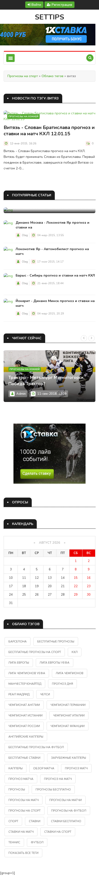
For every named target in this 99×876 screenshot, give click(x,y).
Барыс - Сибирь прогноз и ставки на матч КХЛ (55, 275)
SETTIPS (49, 17)
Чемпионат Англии (24, 705)
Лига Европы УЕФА (54, 663)
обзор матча (43, 768)
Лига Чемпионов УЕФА (26, 673)
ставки (34, 821)
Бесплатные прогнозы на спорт (34, 652)
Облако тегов (52, 76)
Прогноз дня (62, 684)
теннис (14, 842)
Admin (21, 394)
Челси (45, 694)
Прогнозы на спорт (22, 76)
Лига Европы (18, 663)
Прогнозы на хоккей (23, 116)
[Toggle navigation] (10, 58)
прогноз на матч (58, 779)
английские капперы (25, 737)
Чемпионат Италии (69, 715)
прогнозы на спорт (24, 811)
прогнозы (16, 789)
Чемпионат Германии (68, 705)
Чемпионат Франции (67, 726)
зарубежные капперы (68, 758)
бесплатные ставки (24, 758)
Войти (36, 4)
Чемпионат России (24, 726)
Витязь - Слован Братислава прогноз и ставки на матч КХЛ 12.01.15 (49, 130)
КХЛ (75, 652)
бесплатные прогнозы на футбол (36, 747)
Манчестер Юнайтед (24, 684)
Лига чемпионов (69, 673)
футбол (37, 842)
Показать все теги (23, 853)
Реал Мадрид (19, 694)
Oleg (25, 235)
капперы (15, 768)
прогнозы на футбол (68, 811)
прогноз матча (20, 779)
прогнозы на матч (23, 800)
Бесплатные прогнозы (55, 641)
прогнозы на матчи (65, 800)
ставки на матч (21, 832)
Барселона (17, 641)
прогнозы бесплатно (53, 789)
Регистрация (61, 4)
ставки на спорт (57, 832)
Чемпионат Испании (25, 715)
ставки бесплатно (66, 821)
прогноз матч (76, 768)
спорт (13, 821)
